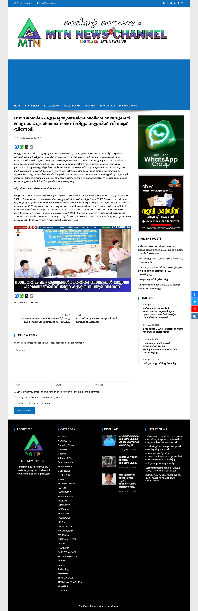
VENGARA (90, 105)
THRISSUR (63, 573)
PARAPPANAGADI (67, 552)
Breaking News (128, 105)
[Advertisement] (99, 79)
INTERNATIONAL (66, 483)
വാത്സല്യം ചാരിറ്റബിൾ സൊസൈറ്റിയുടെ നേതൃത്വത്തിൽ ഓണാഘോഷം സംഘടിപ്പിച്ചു (160, 271)
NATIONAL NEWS (67, 539)
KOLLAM (62, 501)
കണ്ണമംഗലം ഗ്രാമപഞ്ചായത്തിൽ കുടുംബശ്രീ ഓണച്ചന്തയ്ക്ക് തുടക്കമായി (163, 478)
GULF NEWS (64, 471)
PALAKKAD (63, 548)
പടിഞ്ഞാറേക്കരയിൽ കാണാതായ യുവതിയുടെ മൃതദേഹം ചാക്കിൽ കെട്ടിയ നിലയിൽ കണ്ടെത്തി (160, 250)
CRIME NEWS (65, 458)
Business (62, 449)
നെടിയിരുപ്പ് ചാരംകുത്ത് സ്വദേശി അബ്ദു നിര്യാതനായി (163, 330)
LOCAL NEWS (32, 105)
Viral (101, 606)
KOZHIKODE (64, 518)
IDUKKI (61, 479)
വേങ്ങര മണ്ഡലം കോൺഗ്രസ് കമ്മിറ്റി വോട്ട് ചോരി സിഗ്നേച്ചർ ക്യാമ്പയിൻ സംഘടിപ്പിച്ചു (46, 318)
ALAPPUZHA (64, 441)
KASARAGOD (64, 492)
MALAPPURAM (72, 105)
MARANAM (64, 535)
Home (17, 105)
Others (61, 543)
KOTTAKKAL (64, 509)
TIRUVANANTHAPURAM (70, 582)
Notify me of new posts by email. (34, 403)
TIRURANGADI (107, 105)
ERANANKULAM (66, 466)
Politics (61, 561)
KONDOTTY (64, 505)
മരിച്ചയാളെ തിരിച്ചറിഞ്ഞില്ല (153, 279)
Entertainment (65, 462)
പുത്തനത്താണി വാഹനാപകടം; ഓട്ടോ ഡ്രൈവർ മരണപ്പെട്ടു (129, 441)
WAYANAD (63, 591)
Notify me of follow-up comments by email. (39, 397)
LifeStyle (62, 522)
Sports (61, 565)
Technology (64, 569)
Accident (62, 436)
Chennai (62, 454)
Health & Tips (65, 475)
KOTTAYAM (63, 514)
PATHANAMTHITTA (67, 556)
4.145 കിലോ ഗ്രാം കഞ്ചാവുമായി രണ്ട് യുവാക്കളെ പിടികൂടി (96, 318)
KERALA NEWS (52, 105)
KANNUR (62, 488)
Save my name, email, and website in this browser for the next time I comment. (59, 392)
